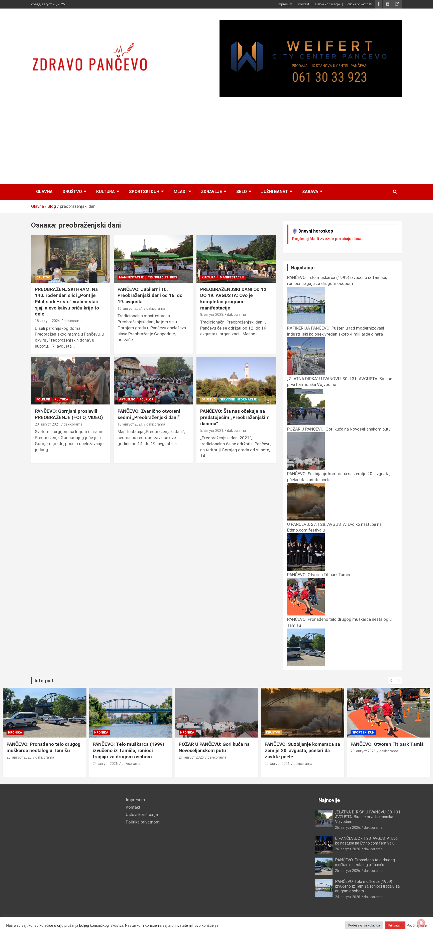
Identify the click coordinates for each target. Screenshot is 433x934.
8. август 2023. (212, 315)
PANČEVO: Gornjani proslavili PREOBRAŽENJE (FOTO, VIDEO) (69, 414)
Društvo (72, 191)
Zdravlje (211, 191)
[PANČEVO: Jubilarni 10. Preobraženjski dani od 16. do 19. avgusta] (153, 259)
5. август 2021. (212, 431)
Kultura (105, 191)
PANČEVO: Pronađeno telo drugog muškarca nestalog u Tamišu (43, 747)
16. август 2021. (130, 424)
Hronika (15, 732)
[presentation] (391, 680)
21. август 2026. (191, 757)
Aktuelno (127, 399)
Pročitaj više (417, 925)
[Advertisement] (216, 141)
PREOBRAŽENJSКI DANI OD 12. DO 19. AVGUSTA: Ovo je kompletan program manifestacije (234, 298)
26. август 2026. (348, 827)
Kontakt (303, 4)
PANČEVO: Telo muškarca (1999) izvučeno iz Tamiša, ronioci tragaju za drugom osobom (337, 280)
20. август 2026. (277, 764)
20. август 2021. (48, 424)
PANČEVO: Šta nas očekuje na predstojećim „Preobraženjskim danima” (235, 417)
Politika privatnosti (359, 4)
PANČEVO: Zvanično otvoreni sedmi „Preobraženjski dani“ (149, 414)
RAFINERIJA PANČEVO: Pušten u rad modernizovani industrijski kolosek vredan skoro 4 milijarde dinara (335, 331)
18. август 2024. (48, 321)
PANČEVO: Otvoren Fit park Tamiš (387, 744)
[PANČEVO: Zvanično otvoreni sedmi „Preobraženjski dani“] (153, 381)
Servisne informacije (238, 399)
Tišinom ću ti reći (162, 277)
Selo (241, 191)
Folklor (43, 399)
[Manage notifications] (421, 923)
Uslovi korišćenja (327, 4)
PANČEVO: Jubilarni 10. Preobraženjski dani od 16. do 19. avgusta (150, 295)
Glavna (44, 191)
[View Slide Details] (311, 58)
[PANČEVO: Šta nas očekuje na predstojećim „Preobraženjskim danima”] (236, 381)
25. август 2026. (19, 757)
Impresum (285, 4)
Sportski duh (144, 191)
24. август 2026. (106, 764)
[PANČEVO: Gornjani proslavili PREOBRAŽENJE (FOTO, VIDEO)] (71, 381)
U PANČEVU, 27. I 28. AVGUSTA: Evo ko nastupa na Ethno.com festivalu (366, 841)
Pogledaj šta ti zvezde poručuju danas (328, 238)
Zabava (310, 191)
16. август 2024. (130, 308)
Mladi (180, 191)
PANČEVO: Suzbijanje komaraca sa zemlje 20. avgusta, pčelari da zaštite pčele (302, 750)
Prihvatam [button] (395, 925)
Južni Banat (274, 191)
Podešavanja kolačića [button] (364, 925)
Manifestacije (131, 277)
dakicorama (73, 321)
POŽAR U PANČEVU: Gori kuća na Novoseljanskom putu (214, 747)
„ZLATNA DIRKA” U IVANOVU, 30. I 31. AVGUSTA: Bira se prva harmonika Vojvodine (368, 817)
